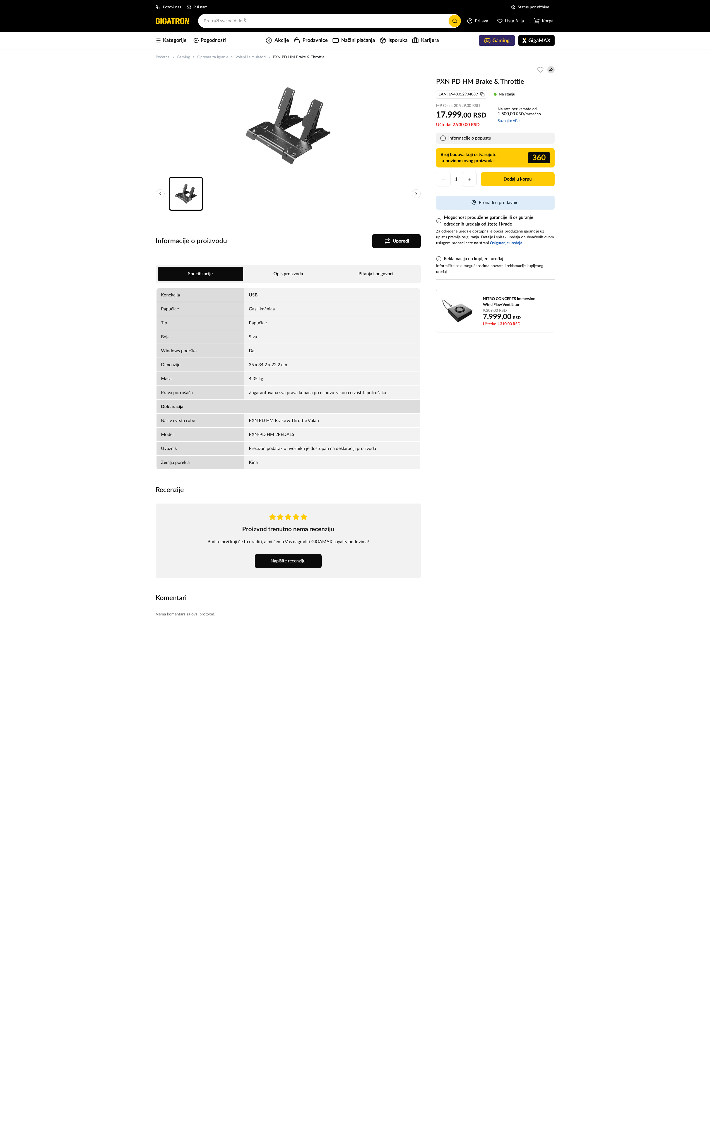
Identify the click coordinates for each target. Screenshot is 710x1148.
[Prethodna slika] (160, 193)
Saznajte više (508, 121)
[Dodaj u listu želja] (540, 69)
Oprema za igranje (212, 57)
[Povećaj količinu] (469, 179)
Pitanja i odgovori (375, 274)
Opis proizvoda (288, 274)
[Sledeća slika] (416, 193)
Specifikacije (200, 274)
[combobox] (329, 21)
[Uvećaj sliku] (288, 125)
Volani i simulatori (250, 57)
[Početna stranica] (172, 21)
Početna (163, 57)
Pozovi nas (172, 7)
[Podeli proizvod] (551, 69)
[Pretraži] (455, 21)
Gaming (183, 57)
